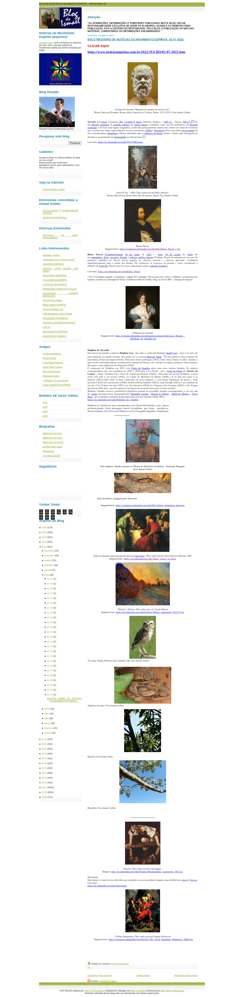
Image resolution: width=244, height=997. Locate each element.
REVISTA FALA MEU (52, 300)
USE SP (47, 327)
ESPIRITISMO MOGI (52, 447)
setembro (48, 565)
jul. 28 (50, 588)
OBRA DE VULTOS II (53, 438)
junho (47, 709)
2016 (44, 763)
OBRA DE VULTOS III (53, 442)
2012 (44, 782)
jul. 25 (50, 603)
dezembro (49, 551)
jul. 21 (50, 612)
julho (46, 575)
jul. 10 (50, 661)
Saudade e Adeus (51, 255)
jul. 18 (50, 627)
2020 (44, 744)
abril (46, 718)
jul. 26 (50, 598)
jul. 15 (50, 637)
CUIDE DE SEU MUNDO (55, 284)
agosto (47, 570)
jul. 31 (50, 579)
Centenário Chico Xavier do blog (58, 260)
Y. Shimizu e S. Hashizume (56, 380)
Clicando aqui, (46, 42)
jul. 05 (50, 680)
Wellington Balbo (51, 376)
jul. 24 (50, 608)
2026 (44, 527)
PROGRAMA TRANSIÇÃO (55, 318)
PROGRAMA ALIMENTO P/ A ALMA (60, 289)
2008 (45, 416)
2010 (45, 407)
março (47, 723)
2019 (44, 749)
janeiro (47, 733)
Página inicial (143, 975)
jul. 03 (50, 690)
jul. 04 (50, 685)
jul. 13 (50, 646)
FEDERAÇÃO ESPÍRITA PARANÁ (59, 323)
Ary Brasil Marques (52, 354)
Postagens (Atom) (108, 981)
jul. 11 (50, 656)
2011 (45, 402)
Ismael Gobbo (49, 358)
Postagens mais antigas (186, 975)
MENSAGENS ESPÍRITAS (55, 332)
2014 (44, 773)
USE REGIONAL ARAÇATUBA (57, 314)
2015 (44, 768)
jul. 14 (50, 641)
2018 (44, 753)
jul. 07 (50, 670)
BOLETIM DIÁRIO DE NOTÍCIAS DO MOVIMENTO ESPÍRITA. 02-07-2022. (136, 39)
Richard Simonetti (51, 371)
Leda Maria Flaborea (53, 362)
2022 (44, 547)
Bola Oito (165, 990)
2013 (44, 778)
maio (46, 713)
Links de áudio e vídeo (54, 189)
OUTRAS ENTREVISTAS (55, 217)
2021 (44, 739)
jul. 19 (50, 622)
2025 (44, 532)
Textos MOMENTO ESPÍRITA (57, 385)
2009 (45, 411)
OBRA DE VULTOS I (52, 433)
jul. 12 (50, 651)
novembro (49, 555)
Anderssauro (178, 990)
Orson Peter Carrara (52, 367)
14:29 (113, 964)
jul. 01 (50, 694)
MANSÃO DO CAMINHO (54, 336)
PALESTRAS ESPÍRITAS (55, 275)
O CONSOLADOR (51, 456)
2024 (44, 537)
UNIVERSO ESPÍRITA (53, 264)
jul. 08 (50, 665)
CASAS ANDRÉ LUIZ (53, 309)
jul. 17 (50, 632)
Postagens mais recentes (100, 975)
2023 (44, 542)
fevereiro (48, 728)
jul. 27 (50, 593)
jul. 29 (50, 583)
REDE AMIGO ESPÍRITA (54, 305)
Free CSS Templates (94, 990)
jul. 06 (50, 675)
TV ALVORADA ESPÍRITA (55, 280)
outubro (48, 560)
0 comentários (122, 964)
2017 (44, 758)
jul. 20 (50, 617)
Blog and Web (138, 990)
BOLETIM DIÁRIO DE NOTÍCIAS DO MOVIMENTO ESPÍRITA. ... (64, 699)
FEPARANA (48, 451)
